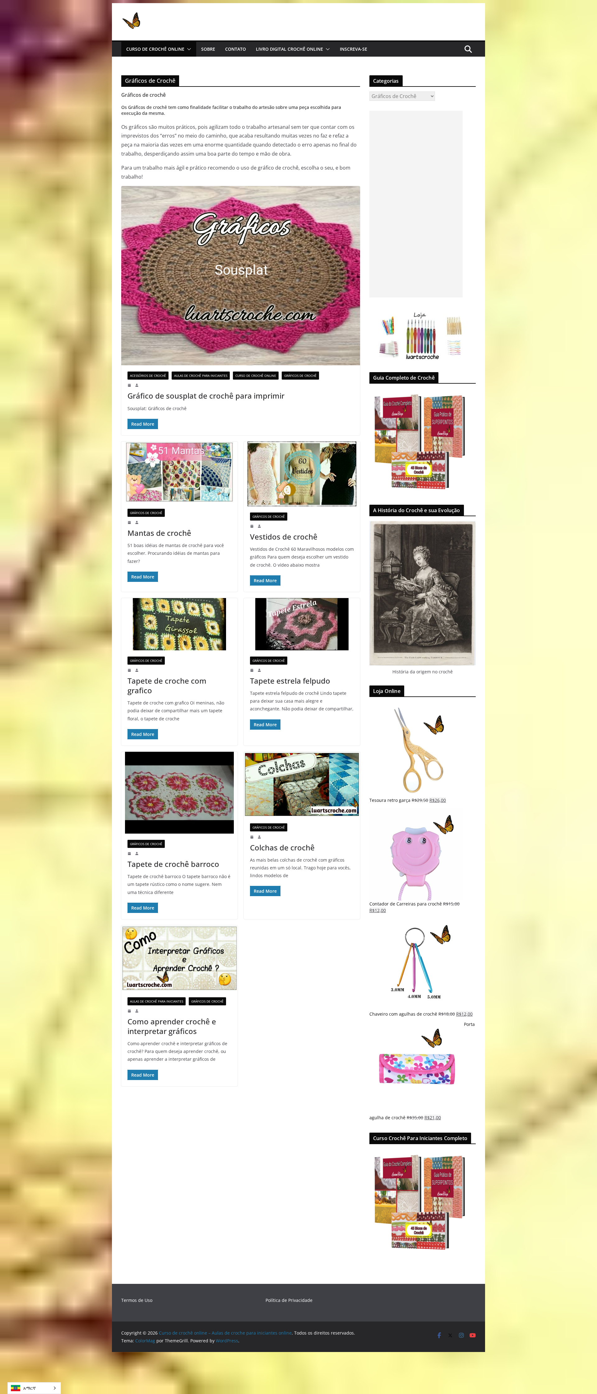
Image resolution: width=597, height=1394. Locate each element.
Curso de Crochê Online (155, 49)
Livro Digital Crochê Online (289, 49)
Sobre (208, 49)
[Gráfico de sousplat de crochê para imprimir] (240, 275)
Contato (235, 49)
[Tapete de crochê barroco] (179, 793)
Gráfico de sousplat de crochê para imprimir (206, 396)
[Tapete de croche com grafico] (179, 624)
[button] (187, 49)
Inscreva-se (353, 49)
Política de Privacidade (289, 1300)
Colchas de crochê (282, 847)
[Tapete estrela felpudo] (302, 624)
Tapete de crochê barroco (173, 864)
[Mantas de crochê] (179, 472)
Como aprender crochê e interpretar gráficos (171, 1026)
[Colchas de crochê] (302, 784)
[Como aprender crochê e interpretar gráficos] (179, 958)
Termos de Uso (136, 1300)
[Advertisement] (416, 204)
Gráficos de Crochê (300, 375)
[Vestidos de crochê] (302, 474)
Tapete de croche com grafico (166, 685)
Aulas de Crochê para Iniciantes (200, 375)
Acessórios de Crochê (148, 375)
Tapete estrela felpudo (290, 681)
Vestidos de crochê (283, 536)
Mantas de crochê (159, 533)
